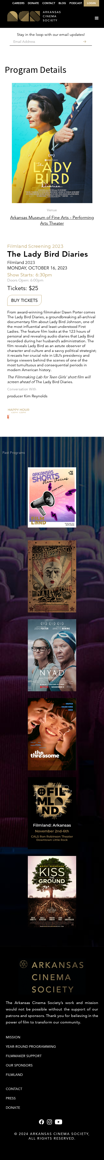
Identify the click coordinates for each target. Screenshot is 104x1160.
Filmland (14, 1075)
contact (14, 1089)
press (11, 1098)
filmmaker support (24, 1056)
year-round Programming (31, 1046)
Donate (13, 1107)
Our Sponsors (19, 1065)
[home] (30, 16)
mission (13, 1037)
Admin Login (52, 1148)
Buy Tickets (24, 300)
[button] (96, 18)
